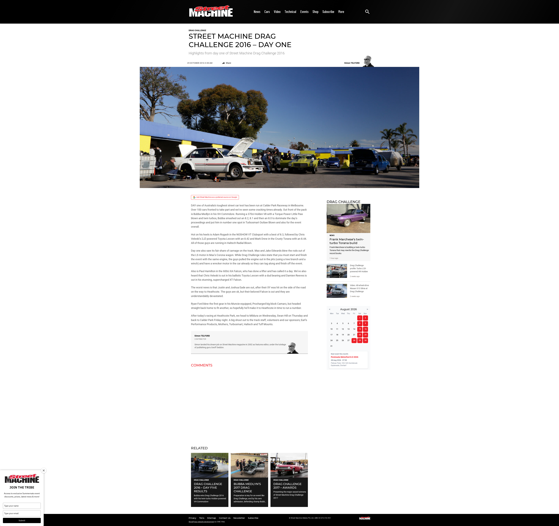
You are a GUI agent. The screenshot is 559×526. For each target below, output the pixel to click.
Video (277, 11)
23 (366, 335)
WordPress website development (201, 522)
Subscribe (328, 11)
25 (337, 340)
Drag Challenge (197, 30)
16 (366, 329)
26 (343, 340)
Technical (290, 11)
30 (366, 340)
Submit (22, 520)
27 (348, 340)
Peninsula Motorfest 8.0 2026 (344, 357)
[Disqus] (249, 405)
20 (348, 335)
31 (331, 346)
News (257, 11)
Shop (315, 11)
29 (360, 340)
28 (354, 340)
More (341, 11)
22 (360, 335)
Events (304, 11)
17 (331, 335)
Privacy (193, 518)
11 (337, 329)
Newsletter (239, 518)
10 (331, 329)
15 (360, 329)
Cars (267, 11)
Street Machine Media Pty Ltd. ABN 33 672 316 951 (311, 518)
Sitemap (212, 518)
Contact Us (225, 518)
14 (354, 329)
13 (348, 329)
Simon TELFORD (202, 336)
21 (354, 335)
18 (337, 335)
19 (343, 335)
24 (331, 340)
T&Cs (202, 518)
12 (343, 329)
